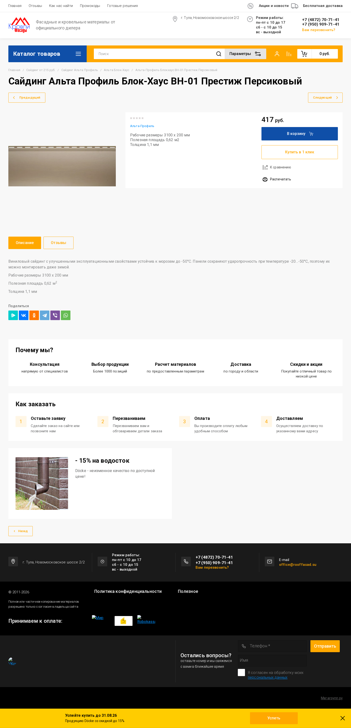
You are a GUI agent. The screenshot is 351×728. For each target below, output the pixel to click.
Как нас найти (61, 6)
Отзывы (35, 6)
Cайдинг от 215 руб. (40, 70)
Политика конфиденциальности (128, 591)
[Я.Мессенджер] (13, 315)
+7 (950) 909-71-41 (321, 24)
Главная (14, 6)
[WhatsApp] (65, 315)
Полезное (188, 591)
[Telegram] (44, 315)
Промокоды (90, 6)
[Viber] (55, 315)
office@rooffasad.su (297, 564)
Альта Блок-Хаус (116, 70)
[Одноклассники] (34, 315)
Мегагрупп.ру (332, 698)
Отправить (325, 646)
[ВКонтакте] (23, 315)
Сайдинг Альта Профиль (79, 70)
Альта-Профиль (142, 126)
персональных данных (267, 677)
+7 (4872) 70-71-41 (321, 19)
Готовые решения (122, 6)
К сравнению (280, 167)
